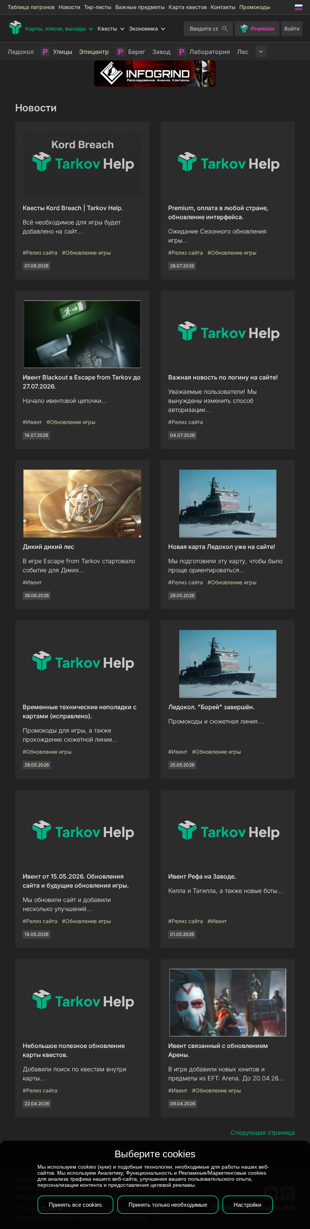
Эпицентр (94, 51)
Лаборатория (209, 51)
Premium (262, 28)
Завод (161, 51)
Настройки (247, 1204)
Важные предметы (140, 7)
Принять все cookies (75, 1204)
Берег (136, 51)
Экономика (143, 28)
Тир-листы (98, 7)
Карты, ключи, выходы (55, 28)
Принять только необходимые (168, 1204)
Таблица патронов (31, 7)
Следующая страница (263, 1132)
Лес (242, 51)
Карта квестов (188, 7)
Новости (69, 7)
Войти (291, 28)
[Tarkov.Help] (15, 27)
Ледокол (21, 51)
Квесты (107, 28)
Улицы (62, 51)
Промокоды (254, 7)
